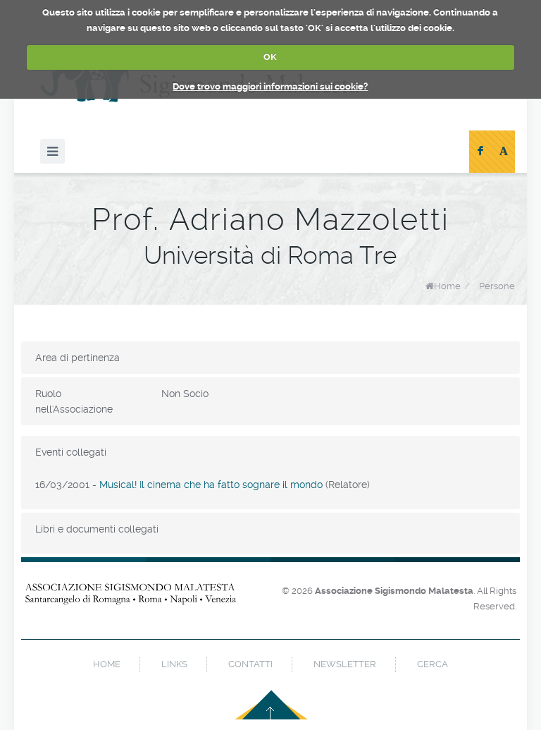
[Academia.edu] (503, 151)
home (106, 664)
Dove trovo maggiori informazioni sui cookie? (270, 86)
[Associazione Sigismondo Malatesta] (131, 602)
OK (270, 56)
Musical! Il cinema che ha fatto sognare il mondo (211, 484)
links (174, 664)
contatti (250, 664)
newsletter (344, 664)
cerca (432, 664)
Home (447, 286)
